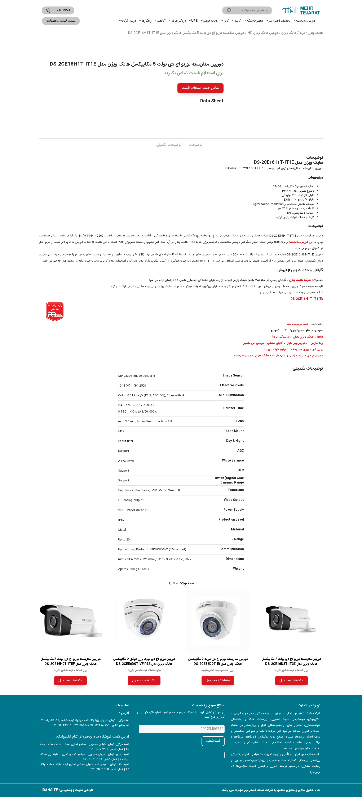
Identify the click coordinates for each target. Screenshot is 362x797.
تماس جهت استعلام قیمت (200, 88)
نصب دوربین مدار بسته (297, 324)
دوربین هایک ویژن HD (262, 33)
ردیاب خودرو (210, 20)
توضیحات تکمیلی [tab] (168, 145)
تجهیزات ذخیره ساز (280, 20)
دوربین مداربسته (305, 20)
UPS (194, 20)
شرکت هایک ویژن (300, 280)
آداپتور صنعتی (275, 343)
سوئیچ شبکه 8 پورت (275, 349)
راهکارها (146, 20)
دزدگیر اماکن (178, 20)
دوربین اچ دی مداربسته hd (307, 355)
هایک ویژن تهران (303, 336)
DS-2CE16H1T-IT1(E (306, 299)
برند (302, 33)
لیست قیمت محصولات (60, 20)
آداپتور (237, 20)
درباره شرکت (128, 20)
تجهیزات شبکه (255, 20)
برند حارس (316, 343)
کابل (226, 20)
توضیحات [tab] (195, 145)
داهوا (320, 336)
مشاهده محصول (291, 680)
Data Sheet (212, 101)
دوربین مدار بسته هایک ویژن (272, 355)
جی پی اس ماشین (254, 343)
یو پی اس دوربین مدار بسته (307, 349)
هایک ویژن (315, 33)
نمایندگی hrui (281, 336)
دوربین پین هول (296, 343)
